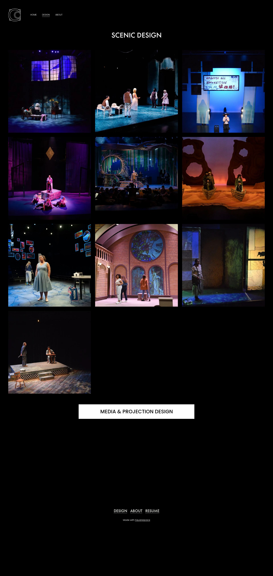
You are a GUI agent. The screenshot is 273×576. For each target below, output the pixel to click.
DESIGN (46, 14)
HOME (33, 14)
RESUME (152, 510)
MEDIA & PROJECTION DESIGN (136, 411)
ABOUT (59, 14)
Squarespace (142, 520)
